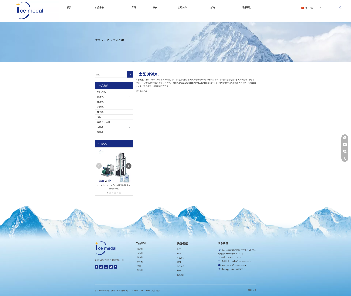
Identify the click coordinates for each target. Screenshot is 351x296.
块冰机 (140, 261)
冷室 (139, 265)
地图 (254, 290)
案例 (179, 262)
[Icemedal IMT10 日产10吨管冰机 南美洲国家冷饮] (114, 166)
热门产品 (101, 91)
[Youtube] (106, 267)
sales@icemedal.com (241, 261)
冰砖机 (100, 106)
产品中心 (181, 257)
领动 (158, 290)
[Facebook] (96, 267)
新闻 (179, 270)
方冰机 (100, 127)
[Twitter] (101, 267)
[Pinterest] (115, 267)
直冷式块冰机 (103, 122)
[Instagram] (111, 267)
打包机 (100, 111)
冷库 (99, 117)
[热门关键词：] (340, 7)
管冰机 (100, 96)
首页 (179, 249)
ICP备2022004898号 (141, 290)
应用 (179, 253)
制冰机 (140, 270)
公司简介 (181, 266)
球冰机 (100, 132)
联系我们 (181, 274)
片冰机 (100, 101)
